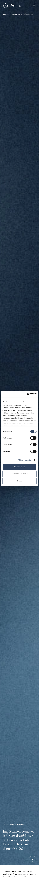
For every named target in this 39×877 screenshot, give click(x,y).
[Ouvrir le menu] (34, 5)
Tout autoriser (19, 467)
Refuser (19, 481)
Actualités (16, 14)
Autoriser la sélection (19, 474)
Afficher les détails (25, 460)
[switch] (33, 438)
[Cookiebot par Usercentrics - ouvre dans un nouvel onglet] (28, 394)
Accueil (6, 14)
